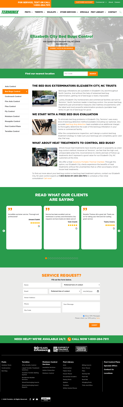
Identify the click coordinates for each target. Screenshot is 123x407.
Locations (108, 373)
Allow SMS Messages (92, 316)
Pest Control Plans (13, 126)
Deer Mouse (86, 368)
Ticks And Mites (87, 385)
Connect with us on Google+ (61, 48)
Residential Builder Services (28, 378)
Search (93, 73)
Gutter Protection (48, 370)
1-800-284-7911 (42, 5)
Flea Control (10, 106)
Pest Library (97, 12)
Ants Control (10, 86)
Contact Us (109, 369)
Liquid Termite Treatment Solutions (30, 369)
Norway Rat (86, 373)
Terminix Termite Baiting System (30, 373)
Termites (26, 362)
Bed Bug (4, 371)
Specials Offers (110, 366)
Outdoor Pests (6, 365)
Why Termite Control (29, 365)
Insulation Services (48, 367)
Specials (84, 12)
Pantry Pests (67, 379)
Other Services (68, 12)
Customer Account (84, 2)
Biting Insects (86, 365)
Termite (39, 12)
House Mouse (67, 373)
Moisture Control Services (49, 363)
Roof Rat (85, 379)
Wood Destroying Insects (30, 382)
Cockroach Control (13, 96)
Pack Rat (85, 376)
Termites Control (12, 131)
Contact (112, 12)
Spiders (65, 382)
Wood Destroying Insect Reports (30, 386)
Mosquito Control (12, 121)
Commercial (100, 2)
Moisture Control (12, 116)
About (111, 2)
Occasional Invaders (70, 376)
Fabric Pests (67, 371)
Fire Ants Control (12, 101)
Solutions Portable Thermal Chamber (88, 162)
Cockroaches (6, 368)
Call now (47, 178)
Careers (117, 2)
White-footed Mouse (70, 388)
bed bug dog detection (76, 124)
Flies (83, 371)
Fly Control (10, 111)
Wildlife (51, 12)
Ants (64, 365)
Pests (28, 12)
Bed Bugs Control (12, 91)
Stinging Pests (87, 382)
